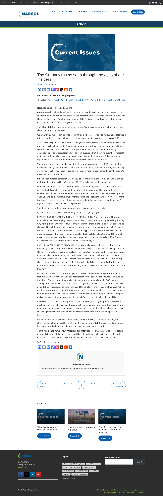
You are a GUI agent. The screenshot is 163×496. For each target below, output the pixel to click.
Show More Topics (69, 478)
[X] (160, 2)
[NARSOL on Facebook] (21, 474)
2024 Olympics (68, 471)
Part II (57, 99)
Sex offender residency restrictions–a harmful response (109, 429)
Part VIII (94, 99)
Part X (109, 99)
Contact (74, 2)
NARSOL (54, 84)
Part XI (117, 99)
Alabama (66, 474)
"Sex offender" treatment (72, 467)
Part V (70, 99)
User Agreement (110, 492)
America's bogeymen (80, 474)
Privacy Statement (136, 490)
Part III (63, 99)
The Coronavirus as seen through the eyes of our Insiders (57, 385)
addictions (94, 471)
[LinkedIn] (156, 2)
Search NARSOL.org (112, 457)
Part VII (85, 99)
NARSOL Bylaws (103, 490)
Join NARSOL (138, 12)
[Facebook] (150, 2)
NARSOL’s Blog (98, 12)
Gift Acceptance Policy (127, 492)
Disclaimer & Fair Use (119, 490)
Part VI (78, 99)
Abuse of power (82, 471)
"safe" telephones (94, 464)
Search (139, 462)
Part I (49, 99)
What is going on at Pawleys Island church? (48, 428)
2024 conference (89, 467)
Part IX (102, 99)
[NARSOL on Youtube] (38, 474)
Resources (13, 2)
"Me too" (66, 464)
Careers (141, 492)
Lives (21, 2)
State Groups (45, 2)
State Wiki (34, 2)
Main (5, 2)
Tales (27, 2)
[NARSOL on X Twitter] (26, 474)
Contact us (22, 467)
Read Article (44, 436)
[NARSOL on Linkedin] (32, 474)
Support (55, 2)
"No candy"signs (78, 464)
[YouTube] (153, 2)
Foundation (64, 2)
